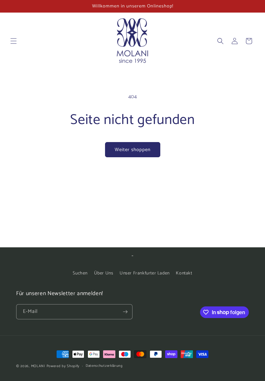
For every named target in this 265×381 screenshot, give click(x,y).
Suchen (80, 273)
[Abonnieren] (125, 311)
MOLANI (38, 366)
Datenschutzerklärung (104, 366)
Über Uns (103, 273)
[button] (13, 41)
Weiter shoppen (133, 150)
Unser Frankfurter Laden (145, 273)
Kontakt (184, 273)
